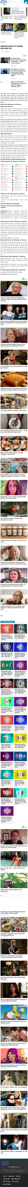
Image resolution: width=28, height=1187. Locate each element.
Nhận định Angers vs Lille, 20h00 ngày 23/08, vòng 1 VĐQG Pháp (20, 691)
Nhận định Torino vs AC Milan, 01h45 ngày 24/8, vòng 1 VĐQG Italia (6, 654)
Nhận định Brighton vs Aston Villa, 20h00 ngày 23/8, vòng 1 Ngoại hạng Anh (20, 710)
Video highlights (15, 1179)
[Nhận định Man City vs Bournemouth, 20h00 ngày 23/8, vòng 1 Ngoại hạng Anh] (7, 702)
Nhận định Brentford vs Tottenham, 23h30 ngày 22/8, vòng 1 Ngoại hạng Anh (6, 765)
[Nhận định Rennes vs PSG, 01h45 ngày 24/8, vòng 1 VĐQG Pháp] (20, 629)
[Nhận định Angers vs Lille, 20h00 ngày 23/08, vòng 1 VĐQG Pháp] (20, 683)
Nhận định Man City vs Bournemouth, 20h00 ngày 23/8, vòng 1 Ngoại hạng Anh (7, 710)
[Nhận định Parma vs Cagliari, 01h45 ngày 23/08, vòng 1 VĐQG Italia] (20, 720)
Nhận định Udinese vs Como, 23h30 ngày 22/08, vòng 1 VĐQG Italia (6, 783)
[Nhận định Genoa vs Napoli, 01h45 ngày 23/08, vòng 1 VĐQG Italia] (7, 738)
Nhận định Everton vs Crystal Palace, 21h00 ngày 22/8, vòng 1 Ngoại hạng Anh (20, 801)
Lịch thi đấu (6, 1179)
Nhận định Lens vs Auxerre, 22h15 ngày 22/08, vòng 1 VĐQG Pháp (19, 783)
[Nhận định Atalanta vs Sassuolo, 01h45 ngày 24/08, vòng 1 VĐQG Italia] (20, 647)
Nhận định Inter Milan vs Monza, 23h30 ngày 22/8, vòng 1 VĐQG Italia (20, 765)
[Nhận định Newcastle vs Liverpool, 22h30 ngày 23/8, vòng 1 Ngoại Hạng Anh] (20, 665)
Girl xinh (18, 1176)
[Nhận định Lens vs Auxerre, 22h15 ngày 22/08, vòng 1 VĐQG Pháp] (20, 775)
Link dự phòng (7, 1184)
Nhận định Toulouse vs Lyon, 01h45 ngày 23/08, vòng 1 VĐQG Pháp (20, 745)
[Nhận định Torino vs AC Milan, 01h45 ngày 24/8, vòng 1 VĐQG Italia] (7, 647)
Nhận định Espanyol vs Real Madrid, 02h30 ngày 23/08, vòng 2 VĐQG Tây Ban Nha (6, 728)
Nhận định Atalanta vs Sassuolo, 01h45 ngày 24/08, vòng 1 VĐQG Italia (20, 655)
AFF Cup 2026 (15, 1181)
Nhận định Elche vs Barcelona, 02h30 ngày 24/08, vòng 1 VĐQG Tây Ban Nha (7, 637)
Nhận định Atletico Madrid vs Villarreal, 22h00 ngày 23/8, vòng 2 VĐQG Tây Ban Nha (7, 692)
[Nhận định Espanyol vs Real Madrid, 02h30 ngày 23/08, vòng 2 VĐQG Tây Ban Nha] (7, 720)
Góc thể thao (6, 1181)
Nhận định (3, 42)
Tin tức (5, 1176)
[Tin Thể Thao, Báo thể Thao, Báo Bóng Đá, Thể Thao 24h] (4, 2)
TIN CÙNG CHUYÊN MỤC (8, 622)
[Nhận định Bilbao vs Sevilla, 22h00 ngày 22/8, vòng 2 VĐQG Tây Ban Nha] (7, 793)
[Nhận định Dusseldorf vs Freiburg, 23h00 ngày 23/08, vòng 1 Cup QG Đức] (7, 665)
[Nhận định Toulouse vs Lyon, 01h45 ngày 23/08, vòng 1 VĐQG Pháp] (20, 738)
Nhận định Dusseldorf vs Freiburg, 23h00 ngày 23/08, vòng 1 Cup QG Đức (6, 674)
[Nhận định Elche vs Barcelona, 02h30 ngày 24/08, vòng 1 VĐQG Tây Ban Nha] (7, 629)
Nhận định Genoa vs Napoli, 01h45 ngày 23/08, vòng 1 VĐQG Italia (6, 746)
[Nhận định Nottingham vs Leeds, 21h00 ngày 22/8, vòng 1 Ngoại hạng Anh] (7, 811)
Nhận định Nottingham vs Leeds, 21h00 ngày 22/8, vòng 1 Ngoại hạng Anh (6, 819)
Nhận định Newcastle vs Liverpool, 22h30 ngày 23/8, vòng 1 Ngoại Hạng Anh (20, 674)
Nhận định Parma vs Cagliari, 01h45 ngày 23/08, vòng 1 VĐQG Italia (19, 728)
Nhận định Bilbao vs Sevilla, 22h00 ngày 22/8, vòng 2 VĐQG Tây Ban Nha (6, 801)
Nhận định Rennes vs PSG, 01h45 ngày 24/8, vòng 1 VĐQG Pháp (20, 636)
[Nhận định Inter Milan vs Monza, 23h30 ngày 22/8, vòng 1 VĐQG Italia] (20, 756)
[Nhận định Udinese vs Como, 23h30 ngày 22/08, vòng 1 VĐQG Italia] (7, 775)
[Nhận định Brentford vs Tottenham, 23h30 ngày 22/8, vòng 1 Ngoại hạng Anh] (7, 756)
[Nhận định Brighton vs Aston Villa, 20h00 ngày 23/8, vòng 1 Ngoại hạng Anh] (20, 702)
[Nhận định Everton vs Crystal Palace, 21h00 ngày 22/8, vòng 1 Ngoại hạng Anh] (20, 793)
